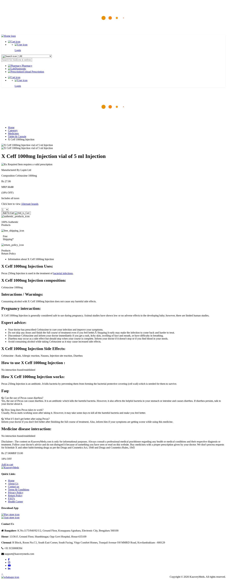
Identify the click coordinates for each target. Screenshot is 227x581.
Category (13, 130)
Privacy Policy (15, 492)
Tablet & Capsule (17, 136)
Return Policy (15, 495)
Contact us (13, 486)
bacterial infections (63, 273)
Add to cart (7, 464)
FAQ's (11, 498)
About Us (13, 483)
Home (11, 127)
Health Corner (15, 501)
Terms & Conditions (18, 489)
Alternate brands (29, 203)
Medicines (13, 133)
